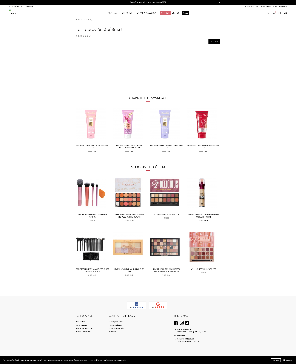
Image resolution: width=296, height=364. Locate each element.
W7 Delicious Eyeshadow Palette (166, 214)
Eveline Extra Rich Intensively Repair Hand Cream (166, 146)
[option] (92, 129)
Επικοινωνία (113, 332)
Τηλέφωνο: (185, 339)
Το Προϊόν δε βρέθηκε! (86, 20)
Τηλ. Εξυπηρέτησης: (21, 6)
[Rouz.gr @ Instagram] (181, 324)
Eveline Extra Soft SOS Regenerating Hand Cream (203, 146)
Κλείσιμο (276, 360)
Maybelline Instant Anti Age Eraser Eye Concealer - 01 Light (203, 215)
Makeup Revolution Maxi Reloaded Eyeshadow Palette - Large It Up (166, 270)
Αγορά (275, 6)
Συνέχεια (214, 41)
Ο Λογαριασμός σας (115, 325)
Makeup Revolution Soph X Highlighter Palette (129, 270)
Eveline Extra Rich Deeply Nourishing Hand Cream (92, 146)
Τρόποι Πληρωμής (82, 325)
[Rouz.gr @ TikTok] (186, 324)
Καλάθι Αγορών (266, 6)
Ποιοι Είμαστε (80, 322)
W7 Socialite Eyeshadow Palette (203, 269)
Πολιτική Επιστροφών (116, 322)
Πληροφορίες (288, 360)
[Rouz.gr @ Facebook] (176, 324)
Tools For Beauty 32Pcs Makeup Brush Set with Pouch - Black (92, 270)
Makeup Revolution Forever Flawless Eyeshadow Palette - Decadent (129, 215)
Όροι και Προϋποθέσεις (83, 332)
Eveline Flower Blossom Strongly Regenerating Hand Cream (129, 146)
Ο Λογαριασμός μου (252, 6)
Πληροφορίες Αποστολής (84, 328)
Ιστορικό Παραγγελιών (116, 328)
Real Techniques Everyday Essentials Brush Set (92, 215)
